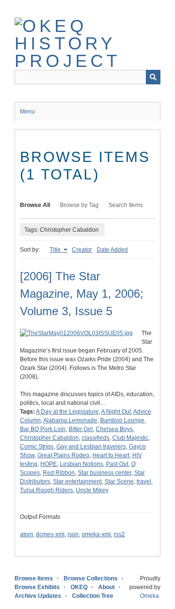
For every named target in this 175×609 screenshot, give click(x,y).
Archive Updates (38, 596)
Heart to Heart (110, 455)
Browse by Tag (79, 205)
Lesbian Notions (81, 464)
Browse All (35, 205)
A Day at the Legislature (67, 411)
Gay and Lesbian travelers (91, 446)
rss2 (119, 534)
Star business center (104, 472)
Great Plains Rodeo (63, 455)
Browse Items (34, 578)
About (106, 587)
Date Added (112, 249)
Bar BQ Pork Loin (43, 429)
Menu (27, 111)
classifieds (95, 437)
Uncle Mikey (92, 490)
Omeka (149, 596)
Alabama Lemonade (70, 420)
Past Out (117, 464)
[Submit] (153, 77)
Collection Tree (92, 596)
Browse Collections (91, 578)
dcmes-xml (50, 534)
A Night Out (116, 411)
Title (56, 249)
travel (144, 481)
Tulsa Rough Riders (46, 490)
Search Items (125, 205)
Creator (82, 249)
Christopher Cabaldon (49, 437)
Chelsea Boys (114, 429)
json (73, 534)
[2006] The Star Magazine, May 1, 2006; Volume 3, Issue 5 (81, 294)
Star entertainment (77, 481)
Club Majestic (130, 437)
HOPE (48, 464)
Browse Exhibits (37, 587)
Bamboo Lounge (122, 420)
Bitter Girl (81, 429)
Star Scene (119, 481)
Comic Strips (36, 446)
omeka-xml (96, 534)
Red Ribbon (59, 472)
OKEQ (79, 587)
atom (26, 534)
